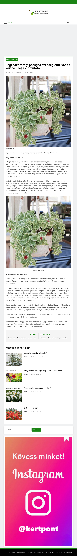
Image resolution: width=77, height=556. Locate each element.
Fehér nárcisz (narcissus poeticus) (37, 388)
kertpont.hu (22, 552)
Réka (9, 72)
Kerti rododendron (31, 408)
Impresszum (50, 552)
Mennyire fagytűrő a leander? (35, 353)
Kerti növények (12, 60)
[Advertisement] (38, 40)
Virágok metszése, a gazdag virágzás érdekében (43, 371)
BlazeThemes (67, 552)
